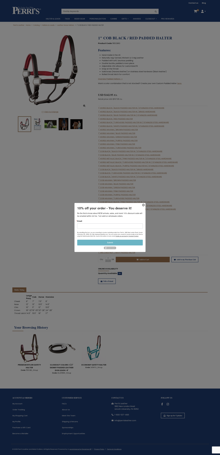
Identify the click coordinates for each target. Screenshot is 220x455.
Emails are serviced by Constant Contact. (127, 236)
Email (79, 221)
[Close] (143, 205)
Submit (110, 242)
